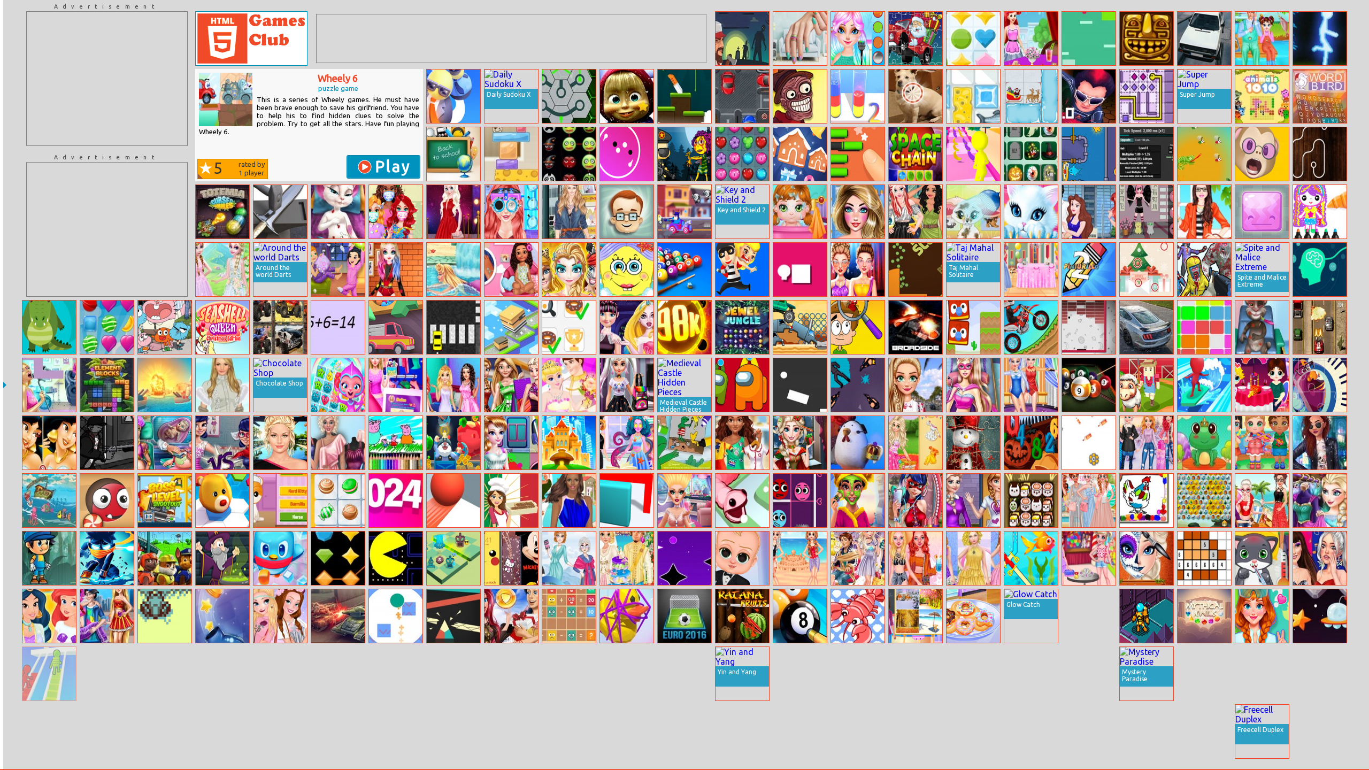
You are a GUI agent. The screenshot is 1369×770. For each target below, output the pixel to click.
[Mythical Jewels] (1204, 616)
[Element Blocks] (107, 385)
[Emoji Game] (1089, 731)
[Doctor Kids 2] (857, 327)
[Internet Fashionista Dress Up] (395, 385)
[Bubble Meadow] (338, 731)
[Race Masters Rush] (684, 211)
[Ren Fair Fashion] (626, 731)
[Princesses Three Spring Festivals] (1146, 731)
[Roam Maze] (107, 673)
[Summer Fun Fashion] (857, 211)
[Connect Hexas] (569, 96)
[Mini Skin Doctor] (280, 731)
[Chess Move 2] (453, 558)
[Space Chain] (915, 154)
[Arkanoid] (1089, 327)
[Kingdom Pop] (973, 38)
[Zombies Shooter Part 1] (1204, 269)
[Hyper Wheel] (626, 154)
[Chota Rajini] (1089, 96)
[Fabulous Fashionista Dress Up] (338, 442)
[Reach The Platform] (395, 731)
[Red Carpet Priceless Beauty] (453, 211)
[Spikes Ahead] (1262, 211)
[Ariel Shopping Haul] (511, 616)
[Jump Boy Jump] (49, 558)
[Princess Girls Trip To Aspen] (1146, 442)
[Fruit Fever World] (338, 385)
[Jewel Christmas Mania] (800, 154)
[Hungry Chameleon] (1204, 154)
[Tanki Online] (338, 616)
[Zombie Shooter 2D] (684, 154)
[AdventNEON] (107, 558)
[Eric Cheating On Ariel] (1089, 211)
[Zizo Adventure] (569, 673)
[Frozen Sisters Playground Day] (1089, 558)
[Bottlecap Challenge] (222, 616)
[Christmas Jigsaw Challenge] (973, 442)
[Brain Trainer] (1320, 269)
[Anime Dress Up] (1146, 211)
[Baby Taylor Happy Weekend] (1262, 38)
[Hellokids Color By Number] (1204, 558)
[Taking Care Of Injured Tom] (1262, 327)
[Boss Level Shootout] (164, 500)
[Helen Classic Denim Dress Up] (569, 211)
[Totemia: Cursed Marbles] (222, 211)
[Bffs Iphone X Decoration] (511, 558)
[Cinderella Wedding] (569, 385)
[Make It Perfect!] (857, 154)
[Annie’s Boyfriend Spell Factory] (1262, 616)
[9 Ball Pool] (1089, 385)
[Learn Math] (338, 327)
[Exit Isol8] (1146, 616)
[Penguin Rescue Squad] (280, 558)
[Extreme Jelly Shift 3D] (626, 500)
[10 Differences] (915, 96)
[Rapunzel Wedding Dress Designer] (338, 673)
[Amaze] (453, 500)
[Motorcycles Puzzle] (511, 673)
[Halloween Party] (1031, 154)
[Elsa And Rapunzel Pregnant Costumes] (453, 731)
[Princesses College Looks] (973, 500)
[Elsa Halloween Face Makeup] (1146, 558)
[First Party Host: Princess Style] (453, 673)
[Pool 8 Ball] (684, 269)
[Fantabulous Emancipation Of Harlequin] (395, 269)
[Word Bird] (1320, 96)
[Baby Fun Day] (800, 211)
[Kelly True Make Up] (569, 731)
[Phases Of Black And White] (800, 385)
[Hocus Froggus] (1204, 442)
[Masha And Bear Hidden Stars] (626, 96)
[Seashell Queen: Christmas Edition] (222, 327)
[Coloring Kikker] (684, 442)
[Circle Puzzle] (49, 327)
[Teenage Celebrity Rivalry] (1320, 558)
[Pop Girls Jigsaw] (49, 385)
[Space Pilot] (1320, 616)
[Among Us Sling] (742, 385)
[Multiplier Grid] (1146, 154)
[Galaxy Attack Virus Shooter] (684, 327)
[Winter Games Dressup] (626, 673)
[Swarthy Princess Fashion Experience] (1320, 442)
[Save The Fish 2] (1089, 154)
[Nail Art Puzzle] (800, 38)
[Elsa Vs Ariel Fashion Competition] (800, 731)
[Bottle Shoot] (1089, 442)
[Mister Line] (1146, 96)
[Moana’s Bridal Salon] (973, 731)
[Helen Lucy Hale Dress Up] (1089, 616)
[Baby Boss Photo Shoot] (742, 558)
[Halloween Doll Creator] (684, 673)
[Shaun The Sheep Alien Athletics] (1204, 673)
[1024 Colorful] (395, 500)
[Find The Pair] (569, 327)
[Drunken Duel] (1089, 673)
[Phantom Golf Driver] (1204, 38)
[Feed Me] (107, 500)
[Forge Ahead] (280, 211)
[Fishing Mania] (49, 500)
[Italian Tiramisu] (511, 500)
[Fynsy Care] (973, 211)
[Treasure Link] (684, 731)
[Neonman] (1320, 38)
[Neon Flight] (684, 558)
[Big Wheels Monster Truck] (800, 327)
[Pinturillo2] (1089, 269)
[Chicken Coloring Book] (1146, 500)
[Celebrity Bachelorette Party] (1089, 500)
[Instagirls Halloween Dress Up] (1204, 731)
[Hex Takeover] (222, 500)
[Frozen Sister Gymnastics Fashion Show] (1031, 385)
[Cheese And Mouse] (511, 154)
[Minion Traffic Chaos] (742, 96)
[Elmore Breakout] (164, 327)
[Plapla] (222, 731)
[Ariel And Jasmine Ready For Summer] (49, 616)
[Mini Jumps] (915, 673)
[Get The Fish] (973, 96)
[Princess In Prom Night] (453, 385)
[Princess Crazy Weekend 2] (857, 38)
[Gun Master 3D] (857, 673)
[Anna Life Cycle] (569, 558)
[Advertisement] (107, 78)
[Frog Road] (164, 616)
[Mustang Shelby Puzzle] (1146, 327)
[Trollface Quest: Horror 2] (800, 96)
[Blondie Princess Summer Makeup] (915, 385)
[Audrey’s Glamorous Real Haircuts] (684, 500)
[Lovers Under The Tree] (1320, 673)
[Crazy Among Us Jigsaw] (511, 731)
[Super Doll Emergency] (973, 385)
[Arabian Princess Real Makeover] (857, 500)
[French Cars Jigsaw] (107, 731)
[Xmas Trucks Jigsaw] (915, 38)
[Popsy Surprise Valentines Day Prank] (1262, 385)
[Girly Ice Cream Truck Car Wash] (511, 442)
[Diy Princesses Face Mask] (395, 211)
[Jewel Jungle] (742, 327)
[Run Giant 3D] (973, 154)
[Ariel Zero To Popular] (511, 211)
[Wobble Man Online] (453, 96)
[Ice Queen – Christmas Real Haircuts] (800, 442)
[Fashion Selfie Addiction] (915, 500)
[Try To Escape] (511, 327)
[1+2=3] (626, 211)
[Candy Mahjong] (338, 500)
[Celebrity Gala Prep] (857, 269)
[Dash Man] (800, 269)
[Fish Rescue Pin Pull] (1031, 558)
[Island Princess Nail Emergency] (511, 269)
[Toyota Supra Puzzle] (1031, 673)
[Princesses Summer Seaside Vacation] (1262, 500)
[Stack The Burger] (395, 673)
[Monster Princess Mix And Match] (626, 327)
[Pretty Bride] (280, 673)
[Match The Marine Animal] (857, 616)
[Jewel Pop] (742, 154)
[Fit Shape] (915, 731)
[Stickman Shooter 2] (49, 731)
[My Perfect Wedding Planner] (1031, 269)
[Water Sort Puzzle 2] (857, 96)
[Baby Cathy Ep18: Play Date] (1262, 442)
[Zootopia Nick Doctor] (1320, 731)
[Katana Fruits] (742, 616)
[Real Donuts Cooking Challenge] (973, 616)
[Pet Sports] (800, 673)
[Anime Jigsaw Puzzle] (742, 731)
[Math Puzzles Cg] (569, 616)
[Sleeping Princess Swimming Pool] (453, 269)
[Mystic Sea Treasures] (1204, 500)
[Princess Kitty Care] (1031, 211)
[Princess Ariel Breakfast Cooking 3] (1031, 38)
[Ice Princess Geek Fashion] (626, 385)
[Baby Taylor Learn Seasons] (915, 616)
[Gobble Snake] (742, 500)
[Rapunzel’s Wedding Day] (626, 558)
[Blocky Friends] (973, 327)
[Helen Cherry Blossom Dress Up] (222, 673)
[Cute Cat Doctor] (1262, 558)
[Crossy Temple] (1146, 38)
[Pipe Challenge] (1320, 154)
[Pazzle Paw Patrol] (164, 558)
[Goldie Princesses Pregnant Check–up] (164, 442)
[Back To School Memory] (453, 154)
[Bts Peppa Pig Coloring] (395, 442)
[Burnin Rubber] (1320, 327)
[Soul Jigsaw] (1320, 385)
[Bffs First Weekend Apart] (915, 442)
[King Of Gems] (338, 558)
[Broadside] (915, 327)
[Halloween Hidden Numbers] (1031, 442)
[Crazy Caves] (453, 442)
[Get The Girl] (742, 269)
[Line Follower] (395, 616)
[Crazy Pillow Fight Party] (338, 269)
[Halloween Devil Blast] (569, 154)
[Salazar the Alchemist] (222, 558)
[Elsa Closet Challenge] (1320, 500)
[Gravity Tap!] (1089, 38)
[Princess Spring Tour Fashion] (222, 269)
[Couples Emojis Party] (857, 558)
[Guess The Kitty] (280, 500)
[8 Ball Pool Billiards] (800, 616)
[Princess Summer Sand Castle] (800, 558)
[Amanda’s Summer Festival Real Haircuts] (973, 673)
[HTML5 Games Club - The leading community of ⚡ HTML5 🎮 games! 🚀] (251, 38)
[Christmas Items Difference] (1146, 269)
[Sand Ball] (395, 327)
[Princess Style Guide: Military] (915, 211)
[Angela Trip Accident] (338, 211)
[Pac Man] (395, 558)
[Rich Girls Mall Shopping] (511, 385)
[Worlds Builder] (569, 442)
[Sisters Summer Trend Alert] (280, 616)
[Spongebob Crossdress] (626, 269)
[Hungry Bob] (915, 269)
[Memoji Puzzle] (1262, 154)
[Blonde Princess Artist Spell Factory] (626, 442)
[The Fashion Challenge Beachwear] (915, 558)
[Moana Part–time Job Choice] (742, 442)
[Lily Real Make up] (280, 442)
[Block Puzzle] (1204, 327)
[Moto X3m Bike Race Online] (1031, 327)
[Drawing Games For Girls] (1320, 211)
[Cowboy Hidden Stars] (164, 673)
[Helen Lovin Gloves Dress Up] (222, 385)
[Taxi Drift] (453, 327)
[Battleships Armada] (164, 385)
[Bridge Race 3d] (49, 673)
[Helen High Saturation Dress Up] (569, 500)
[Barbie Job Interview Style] (1204, 211)
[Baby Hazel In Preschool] (1262, 673)
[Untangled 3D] (626, 616)
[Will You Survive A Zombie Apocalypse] (742, 38)
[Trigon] (453, 616)
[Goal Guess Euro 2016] (684, 616)
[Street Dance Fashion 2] (107, 616)
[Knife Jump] (684, 96)
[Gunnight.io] (857, 385)
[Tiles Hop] (1031, 731)
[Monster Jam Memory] (280, 327)
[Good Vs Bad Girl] (222, 442)
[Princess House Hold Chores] (164, 731)
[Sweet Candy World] (107, 327)
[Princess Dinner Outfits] (973, 558)
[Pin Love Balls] (800, 500)
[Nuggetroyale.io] (857, 442)
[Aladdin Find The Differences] (49, 442)
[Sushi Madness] (1031, 500)
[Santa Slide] (1031, 96)
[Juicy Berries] (857, 731)
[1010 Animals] (1262, 96)
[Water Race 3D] (1204, 385)
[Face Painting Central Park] (569, 269)
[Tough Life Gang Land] (107, 442)
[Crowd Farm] (1146, 385)
